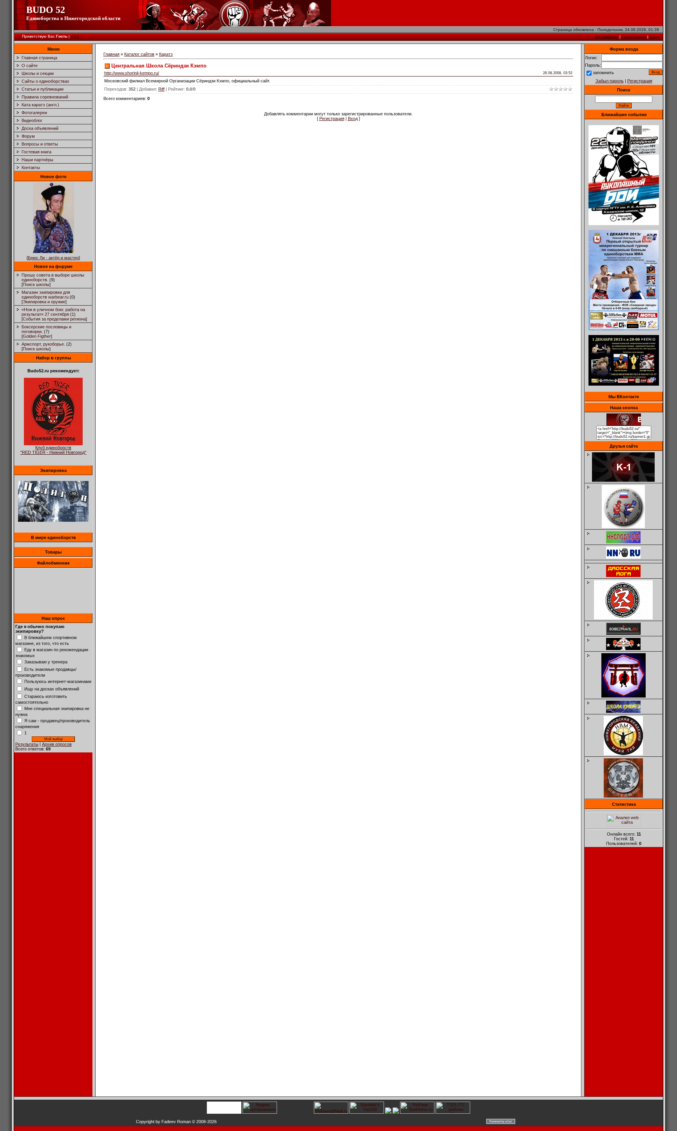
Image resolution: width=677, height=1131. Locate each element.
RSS (75, 36)
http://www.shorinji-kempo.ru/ (131, 73)
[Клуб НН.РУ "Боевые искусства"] (627, 557)
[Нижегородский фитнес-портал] (627, 560)
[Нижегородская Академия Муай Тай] (627, 753)
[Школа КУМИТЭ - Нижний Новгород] (627, 711)
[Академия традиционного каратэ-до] (627, 796)
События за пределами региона (54, 319)
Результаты (26, 744)
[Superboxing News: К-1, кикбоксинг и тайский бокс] (627, 480)
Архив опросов (57, 744)
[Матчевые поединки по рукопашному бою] (623, 223)
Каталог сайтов (139, 54)
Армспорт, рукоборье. (43, 344)
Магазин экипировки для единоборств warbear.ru (46, 294)
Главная (111, 54)
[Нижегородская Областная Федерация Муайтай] (627, 526)
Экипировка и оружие (44, 301)
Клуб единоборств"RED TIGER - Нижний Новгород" (53, 450)
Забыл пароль (610, 80)
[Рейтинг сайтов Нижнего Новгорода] (388, 1112)
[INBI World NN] (627, 575)
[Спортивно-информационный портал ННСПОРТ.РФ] (627, 541)
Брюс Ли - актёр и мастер (53, 257)
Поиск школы (36, 284)
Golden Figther (37, 336)
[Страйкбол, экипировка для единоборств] (53, 520)
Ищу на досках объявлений (51, 689)
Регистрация (634, 37)
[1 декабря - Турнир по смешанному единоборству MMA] (623, 328)
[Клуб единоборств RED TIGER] (53, 443)
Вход (654, 37)
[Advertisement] (623, 974)
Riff (161, 89)
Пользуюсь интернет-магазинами (57, 681)
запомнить (603, 72)
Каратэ (166, 54)
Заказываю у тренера (45, 661)
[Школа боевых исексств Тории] (627, 696)
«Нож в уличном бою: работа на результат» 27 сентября (53, 312)
